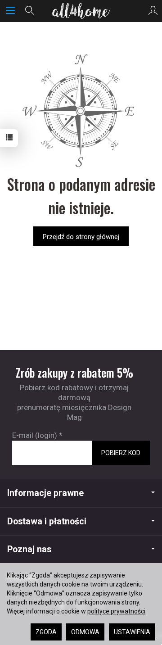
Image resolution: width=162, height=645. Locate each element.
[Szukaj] (30, 11)
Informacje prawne (45, 493)
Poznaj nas (29, 549)
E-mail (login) (34, 435)
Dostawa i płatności (46, 521)
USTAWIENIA (132, 632)
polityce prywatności (116, 611)
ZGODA (46, 632)
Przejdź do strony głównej (81, 237)
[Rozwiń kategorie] (10, 11)
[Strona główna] (81, 11)
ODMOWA (85, 632)
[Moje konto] (153, 11)
